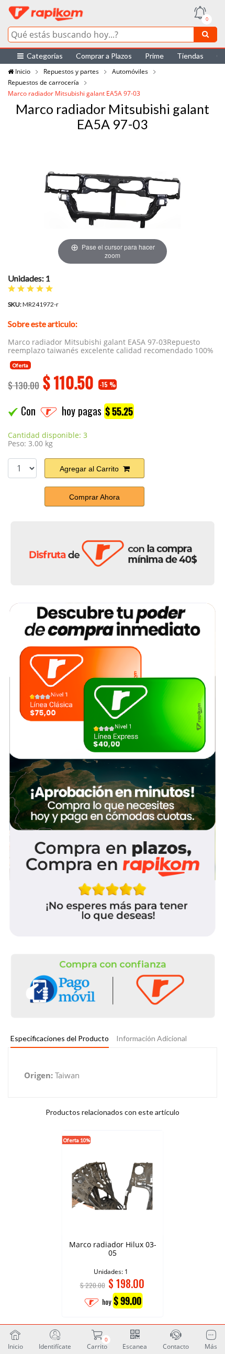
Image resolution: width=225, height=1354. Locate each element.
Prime (154, 55)
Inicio (22, 71)
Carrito (97, 1343)
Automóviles (130, 71)
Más (211, 1346)
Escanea (134, 1346)
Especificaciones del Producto (59, 1038)
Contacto (176, 1346)
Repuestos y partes (71, 71)
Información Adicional (151, 1038)
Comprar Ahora (94, 497)
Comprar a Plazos (104, 55)
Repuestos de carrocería (43, 82)
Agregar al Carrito (91, 469)
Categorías (43, 55)
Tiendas (190, 55)
